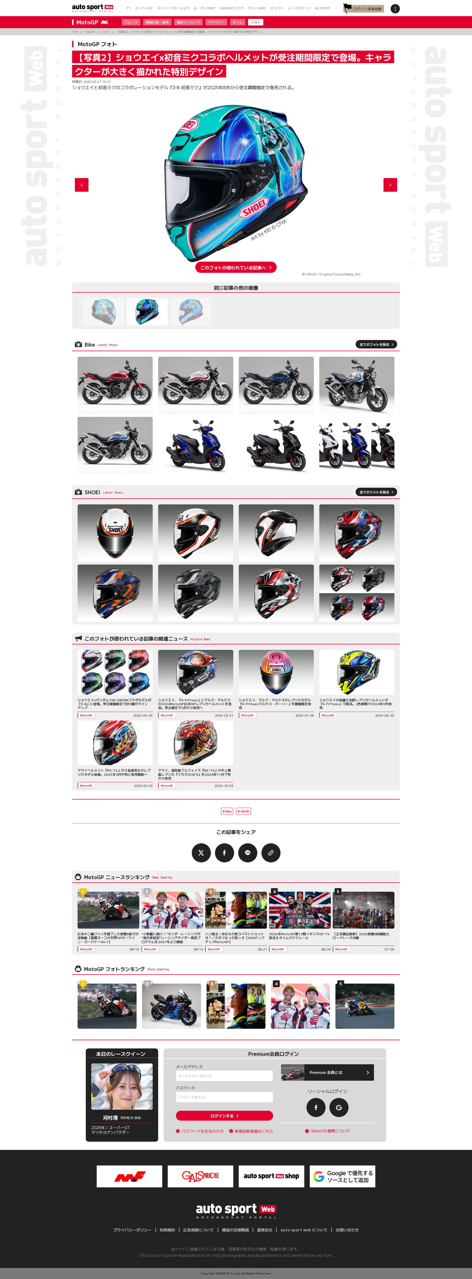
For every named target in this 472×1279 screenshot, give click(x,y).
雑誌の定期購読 (235, 1230)
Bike (229, 811)
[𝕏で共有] (201, 852)
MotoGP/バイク (231, 7)
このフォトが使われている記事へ (233, 267)
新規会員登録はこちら (254, 1131)
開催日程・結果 (157, 22)
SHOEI (245, 811)
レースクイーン (299, 7)
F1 (129, 7)
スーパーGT (144, 7)
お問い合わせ (347, 1230)
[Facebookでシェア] (224, 852)
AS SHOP (322, 7)
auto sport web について (304, 1230)
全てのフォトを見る (374, 344)
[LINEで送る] (247, 852)
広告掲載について (198, 1230)
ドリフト (277, 7)
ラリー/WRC (257, 7)
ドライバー (216, 22)
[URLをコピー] (271, 852)
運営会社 (264, 1230)
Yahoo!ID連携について (330, 1131)
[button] (390, 185)
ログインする (222, 1115)
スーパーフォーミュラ (173, 7)
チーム (238, 22)
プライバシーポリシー (132, 1230)
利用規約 (167, 1230)
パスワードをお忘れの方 (203, 1131)
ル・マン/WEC (205, 7)
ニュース (131, 22)
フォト (256, 22)
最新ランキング (188, 22)
